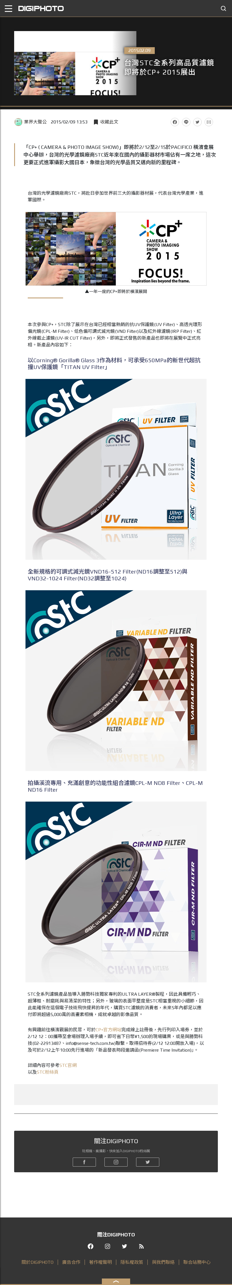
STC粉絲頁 (48, 1072)
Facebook (175, 122)
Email (209, 122)
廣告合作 (71, 1262)
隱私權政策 (132, 1262)
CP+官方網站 (108, 1029)
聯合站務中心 (196, 1262)
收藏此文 (109, 122)
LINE (186, 122)
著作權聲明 (100, 1262)
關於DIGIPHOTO (37, 1262)
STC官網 (68, 1065)
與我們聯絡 (163, 1262)
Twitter (197, 122)
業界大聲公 (35, 122)
